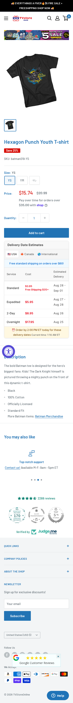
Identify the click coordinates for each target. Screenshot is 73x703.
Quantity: (10, 218)
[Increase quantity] (45, 218)
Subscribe (17, 616)
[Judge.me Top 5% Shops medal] (45, 515)
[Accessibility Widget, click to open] (8, 351)
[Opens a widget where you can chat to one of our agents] (58, 696)
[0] (65, 18)
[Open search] (49, 18)
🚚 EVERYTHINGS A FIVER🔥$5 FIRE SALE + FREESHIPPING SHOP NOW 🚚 (36, 6)
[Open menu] (6, 18)
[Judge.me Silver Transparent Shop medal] (25, 515)
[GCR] (16, 657)
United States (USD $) (18, 634)
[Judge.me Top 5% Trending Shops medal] (64, 515)
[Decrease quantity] (23, 218)
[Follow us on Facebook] (7, 655)
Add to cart (36, 233)
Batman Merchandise (49, 416)
